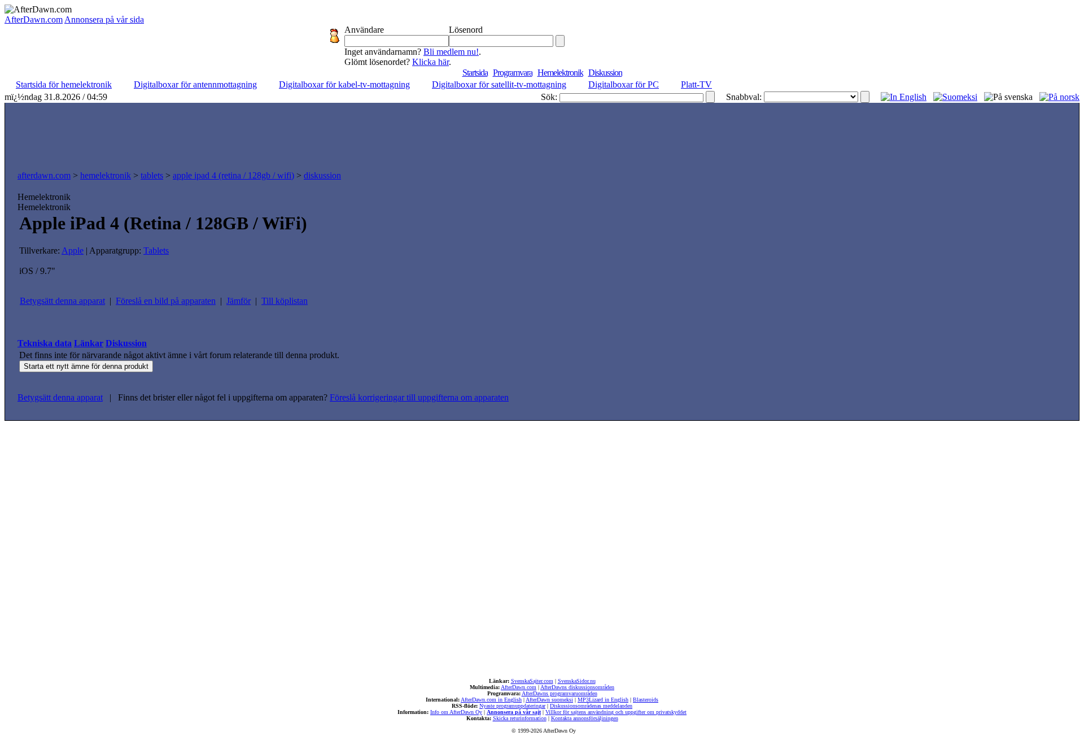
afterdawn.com (44, 175)
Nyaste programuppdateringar (512, 706)
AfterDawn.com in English (491, 699)
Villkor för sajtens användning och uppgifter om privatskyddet (616, 712)
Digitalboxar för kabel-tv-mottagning (344, 84)
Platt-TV (696, 84)
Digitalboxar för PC (623, 84)
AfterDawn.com (34, 19)
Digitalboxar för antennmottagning (195, 84)
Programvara (512, 72)
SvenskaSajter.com (532, 681)
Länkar (88, 343)
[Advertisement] (542, 133)
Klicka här (430, 62)
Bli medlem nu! (451, 51)
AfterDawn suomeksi (549, 699)
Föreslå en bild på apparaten (166, 301)
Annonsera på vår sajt (514, 712)
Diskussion (605, 72)
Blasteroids (645, 699)
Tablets (156, 250)
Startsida (475, 72)
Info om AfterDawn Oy (456, 712)
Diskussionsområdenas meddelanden (591, 706)
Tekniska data (45, 343)
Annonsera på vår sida (104, 19)
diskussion (322, 175)
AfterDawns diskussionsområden (577, 687)
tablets (152, 175)
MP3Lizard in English (603, 699)
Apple (73, 250)
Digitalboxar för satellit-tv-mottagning (499, 84)
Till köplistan (284, 301)
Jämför (238, 301)
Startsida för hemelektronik (64, 84)
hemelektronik (105, 175)
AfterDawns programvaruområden (559, 693)
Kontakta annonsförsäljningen (584, 718)
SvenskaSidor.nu (577, 681)
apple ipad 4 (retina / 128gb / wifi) (233, 175)
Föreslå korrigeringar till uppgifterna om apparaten (419, 397)
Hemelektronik (560, 72)
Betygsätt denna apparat (62, 301)
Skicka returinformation (520, 718)
